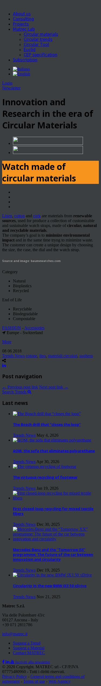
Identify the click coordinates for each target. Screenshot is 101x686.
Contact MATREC (29, 652)
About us (22, 13)
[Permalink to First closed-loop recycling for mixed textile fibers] (56, 498)
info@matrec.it (14, 634)
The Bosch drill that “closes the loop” (47, 424)
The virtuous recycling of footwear (45, 477)
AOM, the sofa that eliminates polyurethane (54, 451)
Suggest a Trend (26, 643)
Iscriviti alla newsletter (32, 662)
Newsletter (11, 88)
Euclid (30, 49)
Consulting (23, 18)
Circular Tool (36, 44)
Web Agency (59, 681)
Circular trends (38, 39)
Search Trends (14, 392)
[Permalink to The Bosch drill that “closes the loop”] (47, 413)
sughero (86, 356)
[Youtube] (13, 662)
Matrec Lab (24, 29)
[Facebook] (4, 662)
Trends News (13, 356)
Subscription (25, 59)
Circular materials (41, 34)
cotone (31, 356)
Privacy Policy (14, 676)
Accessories (34, 328)
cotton (19, 216)
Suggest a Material (28, 648)
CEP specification (40, 54)
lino (42, 356)
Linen (7, 216)
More (6, 342)
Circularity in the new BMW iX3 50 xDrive (49, 585)
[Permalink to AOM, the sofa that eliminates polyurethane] (52, 440)
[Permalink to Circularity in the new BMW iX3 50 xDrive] (52, 575)
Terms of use (34, 681)
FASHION (11, 328)
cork (37, 216)
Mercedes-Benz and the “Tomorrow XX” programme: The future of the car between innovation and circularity (53, 554)
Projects (21, 24)
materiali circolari (62, 356)
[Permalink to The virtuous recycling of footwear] (44, 466)
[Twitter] (8, 662)
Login (7, 83)
